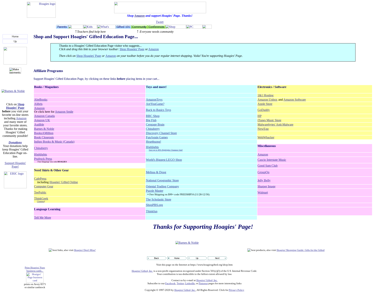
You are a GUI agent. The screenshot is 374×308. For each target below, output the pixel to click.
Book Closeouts (44, 137)
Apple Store (265, 104)
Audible (39, 124)
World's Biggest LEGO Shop (164, 159)
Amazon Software (294, 99)
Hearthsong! (153, 141)
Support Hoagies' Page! (15, 164)
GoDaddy (264, 110)
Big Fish (151, 120)
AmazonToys (154, 99)
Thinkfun (151, 211)
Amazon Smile (64, 111)
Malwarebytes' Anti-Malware (275, 124)
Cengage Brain (155, 124)
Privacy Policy (236, 290)
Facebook (170, 283)
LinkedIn (190, 283)
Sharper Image (266, 186)
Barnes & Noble (44, 128)
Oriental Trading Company (162, 186)
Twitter (180, 283)
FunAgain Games (157, 137)
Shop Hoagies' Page (15, 106)
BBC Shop (153, 116)
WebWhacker (266, 137)
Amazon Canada (44, 116)
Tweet (159, 22)
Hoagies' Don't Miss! (85, 250)
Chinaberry (153, 128)
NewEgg (263, 128)
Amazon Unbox (267, 99)
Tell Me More (42, 217)
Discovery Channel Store (161, 133)
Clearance (40, 201)
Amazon (139, 15)
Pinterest (203, 283)
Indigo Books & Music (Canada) (54, 141)
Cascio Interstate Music (272, 159)
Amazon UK (42, 120)
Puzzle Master (154, 190)
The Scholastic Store (158, 199)
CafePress (40, 178)
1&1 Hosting (265, 95)
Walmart (263, 192)
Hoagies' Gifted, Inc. (142, 270)
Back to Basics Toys (158, 110)
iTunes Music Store (269, 120)
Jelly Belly (264, 180)
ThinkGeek (41, 198)
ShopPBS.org (154, 205)
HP (259, 116)
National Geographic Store (162, 180)
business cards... (34, 270)
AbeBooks (40, 99)
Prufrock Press (43, 158)
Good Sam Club (268, 165)
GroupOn (263, 172)
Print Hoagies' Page (35, 267)
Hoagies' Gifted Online (63, 182)
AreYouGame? (155, 104)
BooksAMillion (43, 133)
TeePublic (40, 192)
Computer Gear (43, 186)
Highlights (152, 147)
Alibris (38, 104)
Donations (15, 142)
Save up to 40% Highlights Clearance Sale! (166, 150)
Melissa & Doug (156, 172)
